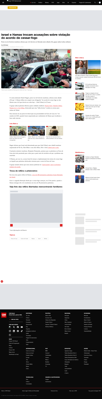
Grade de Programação (14, 343)
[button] (36, 70)
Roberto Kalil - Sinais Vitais (90, 350)
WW (53, 2)
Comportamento (29, 342)
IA (68, 2)
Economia (28, 322)
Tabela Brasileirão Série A (70, 353)
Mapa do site (12, 352)
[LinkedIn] (14, 331)
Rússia (27, 366)
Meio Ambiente (68, 322)
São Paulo (67, 326)
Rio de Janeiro (68, 328)
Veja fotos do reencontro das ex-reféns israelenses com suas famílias (54, 137)
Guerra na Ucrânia (30, 350)
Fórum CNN (12, 350)
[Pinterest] (18, 331)
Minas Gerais (68, 331)
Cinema (47, 357)
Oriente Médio (29, 364)
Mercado (86, 315)
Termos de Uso (54, 390)
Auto (27, 340)
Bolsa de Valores (87, 322)
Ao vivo (33, 2)
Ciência (27, 381)
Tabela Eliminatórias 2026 (70, 357)
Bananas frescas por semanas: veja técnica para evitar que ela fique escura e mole (93, 107)
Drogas (85, 362)
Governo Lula (48, 317)
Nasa (27, 379)
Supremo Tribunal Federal (51, 324)
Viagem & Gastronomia (85, 2)
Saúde (27, 333)
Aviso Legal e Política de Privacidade (30, 390)
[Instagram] (10, 331)
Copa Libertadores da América (71, 359)
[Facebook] (18, 327)
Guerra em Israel (30, 353)
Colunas (11, 347)
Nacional (28, 320)
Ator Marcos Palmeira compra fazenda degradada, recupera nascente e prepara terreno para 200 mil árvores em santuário (88, 77)
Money (47, 2)
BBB (46, 350)
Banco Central (87, 320)
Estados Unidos (29, 355)
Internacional (29, 324)
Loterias (86, 328)
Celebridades (48, 355)
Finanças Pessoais (88, 326)
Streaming (47, 364)
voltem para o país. (53, 147)
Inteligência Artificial (31, 331)
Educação (67, 315)
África (27, 362)
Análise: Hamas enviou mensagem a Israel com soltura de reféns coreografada (18, 138)
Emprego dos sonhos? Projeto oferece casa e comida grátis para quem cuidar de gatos (92, 117)
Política (40, 2)
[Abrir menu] (3, 2)
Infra (63, 2)
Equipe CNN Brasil (13, 341)
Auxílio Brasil (68, 324)
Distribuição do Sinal (13, 354)
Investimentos (87, 317)
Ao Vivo (28, 315)
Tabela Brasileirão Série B (70, 355)
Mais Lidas (79, 58)
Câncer (85, 359)
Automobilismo (68, 368)
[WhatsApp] (10, 335)
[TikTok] (22, 331)
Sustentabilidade (87, 331)
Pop (27, 326)
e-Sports (66, 373)
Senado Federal (48, 322)
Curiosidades (29, 383)
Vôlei (66, 366)
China (27, 368)
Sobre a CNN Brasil (5, 390)
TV (46, 366)
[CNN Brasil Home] (17, 2)
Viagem (47, 379)
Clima (66, 320)
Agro (58, 2)
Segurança (67, 317)
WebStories (79, 152)
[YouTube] (22, 327)
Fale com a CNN (73, 390)
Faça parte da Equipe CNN (95, 390)
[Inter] (10, 327)
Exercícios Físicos (88, 355)
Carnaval (47, 353)
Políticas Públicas (49, 326)
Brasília (66, 333)
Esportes (74, 2)
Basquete (67, 364)
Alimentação (87, 353)
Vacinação (86, 357)
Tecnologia (28, 335)
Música (47, 359)
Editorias (29, 313)
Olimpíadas (67, 362)
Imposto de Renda (88, 324)
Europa (27, 357)
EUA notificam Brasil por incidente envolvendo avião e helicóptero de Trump (91, 86)
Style (27, 344)
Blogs (10, 345)
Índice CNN (48, 315)
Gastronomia (48, 381)
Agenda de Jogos (68, 350)
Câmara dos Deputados (50, 320)
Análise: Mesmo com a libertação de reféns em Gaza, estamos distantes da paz (36, 138)
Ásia (27, 359)
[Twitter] (14, 327)
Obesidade (86, 364)
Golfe (66, 370)
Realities (47, 362)
